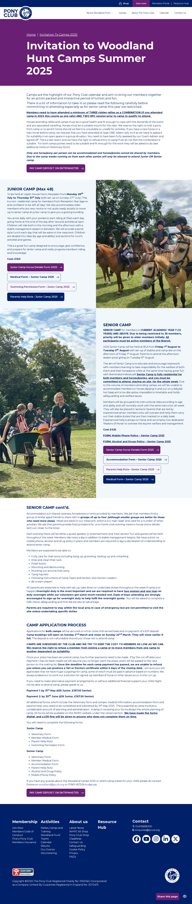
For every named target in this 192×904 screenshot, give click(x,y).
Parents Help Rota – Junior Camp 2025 (34, 296)
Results (45, 845)
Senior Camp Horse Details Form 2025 (130, 449)
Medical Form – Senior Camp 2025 (127, 479)
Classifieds (75, 838)
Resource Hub (181, 3)
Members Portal (160, 3)
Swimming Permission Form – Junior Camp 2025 (40, 286)
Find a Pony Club (22, 838)
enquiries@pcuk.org (146, 830)
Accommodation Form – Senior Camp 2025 (134, 459)
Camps (122, 13)
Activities (50, 821)
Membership (25, 821)
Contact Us (180, 13)
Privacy (73, 853)
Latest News (76, 827)
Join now (141, 3)
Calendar (164, 13)
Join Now (17, 827)
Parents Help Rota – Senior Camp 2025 (130, 469)
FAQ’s (72, 856)
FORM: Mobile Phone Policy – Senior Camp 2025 (133, 435)
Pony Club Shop (79, 835)
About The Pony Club (143, 13)
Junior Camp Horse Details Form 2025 (34, 267)
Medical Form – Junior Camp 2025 (32, 277)
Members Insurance (24, 842)
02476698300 (142, 826)
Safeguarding (77, 845)
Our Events (48, 849)
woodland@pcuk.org (51, 784)
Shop (126, 3)
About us (78, 821)
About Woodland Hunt (98, 13)
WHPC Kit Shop (78, 831)
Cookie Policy (77, 849)
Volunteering (49, 853)
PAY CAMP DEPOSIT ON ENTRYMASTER (54, 168)
